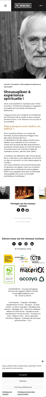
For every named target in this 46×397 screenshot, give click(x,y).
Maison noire (17, 316)
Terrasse (28, 305)
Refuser (23, 381)
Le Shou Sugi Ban (19, 307)
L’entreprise (14, 302)
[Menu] (5, 5)
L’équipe (24, 302)
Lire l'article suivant (23, 221)
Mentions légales (13, 318)
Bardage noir (17, 309)
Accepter (23, 375)
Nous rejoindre (31, 316)
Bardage (32, 302)
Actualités (15, 84)
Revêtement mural (14, 305)
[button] (43, 361)
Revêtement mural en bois (17, 314)
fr (40, 5)
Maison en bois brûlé (15, 311)
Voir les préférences (23, 387)
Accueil (7, 84)
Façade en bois (32, 311)
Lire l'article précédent (23, 218)
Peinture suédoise (32, 309)
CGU (29, 320)
